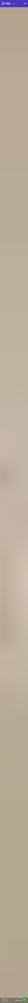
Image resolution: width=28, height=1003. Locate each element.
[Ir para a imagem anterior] (3, 1000)
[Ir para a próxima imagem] (6, 1000)
